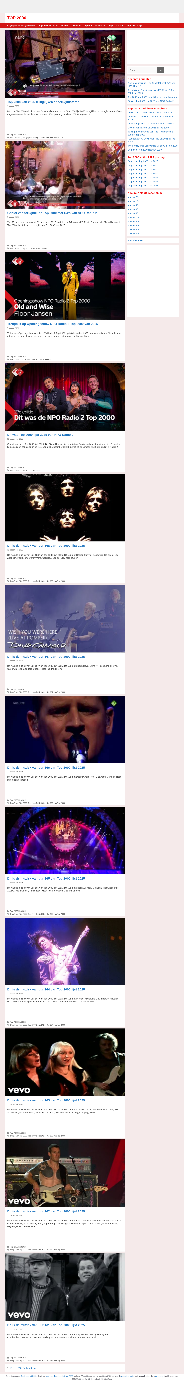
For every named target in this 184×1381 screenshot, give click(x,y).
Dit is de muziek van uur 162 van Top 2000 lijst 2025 (46, 1211)
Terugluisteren (39, 137)
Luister (120, 25)
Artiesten (76, 25)
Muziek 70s (133, 217)
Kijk (111, 25)
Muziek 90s (133, 209)
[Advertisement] (92, 6)
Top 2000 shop (134, 25)
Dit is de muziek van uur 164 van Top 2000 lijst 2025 (46, 989)
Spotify (88, 25)
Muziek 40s (133, 229)
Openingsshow (29, 359)
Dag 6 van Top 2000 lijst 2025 (143, 181)
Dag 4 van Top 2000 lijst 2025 (143, 173)
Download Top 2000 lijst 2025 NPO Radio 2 (150, 112)
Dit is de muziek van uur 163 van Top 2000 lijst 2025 (46, 1100)
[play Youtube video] (65, 64)
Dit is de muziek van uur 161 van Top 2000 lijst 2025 (46, 1325)
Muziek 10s (133, 201)
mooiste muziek (128, 1376)
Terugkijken (27, 137)
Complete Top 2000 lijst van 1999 (145, 150)
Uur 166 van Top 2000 (55, 803)
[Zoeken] (160, 70)
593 (20, 1368)
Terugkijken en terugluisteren (20, 25)
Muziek (64, 25)
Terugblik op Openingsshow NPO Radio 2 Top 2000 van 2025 (52, 324)
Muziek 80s (133, 213)
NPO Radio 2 (15, 137)
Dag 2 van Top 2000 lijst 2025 (143, 165)
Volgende (30, 1368)
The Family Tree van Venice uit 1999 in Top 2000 (152, 146)
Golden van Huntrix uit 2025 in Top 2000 (148, 127)
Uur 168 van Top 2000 (55, 581)
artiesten (159, 1376)
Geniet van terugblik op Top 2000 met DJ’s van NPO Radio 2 (52, 213)
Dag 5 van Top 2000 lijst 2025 (143, 177)
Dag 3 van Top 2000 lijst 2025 (143, 169)
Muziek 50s (133, 225)
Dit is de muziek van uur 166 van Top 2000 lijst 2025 (46, 767)
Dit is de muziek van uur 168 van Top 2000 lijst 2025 (46, 545)
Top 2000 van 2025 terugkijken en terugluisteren (43, 102)
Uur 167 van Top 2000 (55, 692)
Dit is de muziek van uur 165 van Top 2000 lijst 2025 (46, 878)
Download (100, 25)
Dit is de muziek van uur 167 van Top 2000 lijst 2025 (46, 656)
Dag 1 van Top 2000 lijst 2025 (143, 161)
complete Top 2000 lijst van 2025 (59, 1376)
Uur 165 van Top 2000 (55, 914)
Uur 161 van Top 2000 (55, 1361)
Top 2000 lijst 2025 (48, 25)
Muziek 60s (133, 221)
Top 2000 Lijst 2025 (18, 135)
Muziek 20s (133, 197)
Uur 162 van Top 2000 (55, 1250)
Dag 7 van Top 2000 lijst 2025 (143, 185)
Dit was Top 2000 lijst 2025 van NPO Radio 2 (40, 434)
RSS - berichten (136, 240)
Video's (44, 248)
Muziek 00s (133, 205)
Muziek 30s (133, 233)
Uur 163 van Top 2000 (55, 1136)
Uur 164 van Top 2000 (55, 1025)
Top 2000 (16, 17)
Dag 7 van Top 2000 (18, 581)
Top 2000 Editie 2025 (54, 137)
